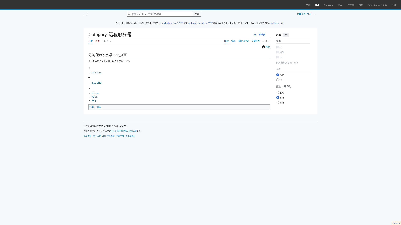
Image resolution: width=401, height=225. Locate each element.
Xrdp (94, 100)
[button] (85, 14)
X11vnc (95, 93)
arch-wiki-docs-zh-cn (168, 23)
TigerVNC (96, 83)
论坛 (340, 5)
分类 (91, 107)
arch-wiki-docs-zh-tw (197, 23)
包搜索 (350, 5)
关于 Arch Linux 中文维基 (103, 136)
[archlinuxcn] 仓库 (377, 5)
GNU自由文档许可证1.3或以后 (123, 131)
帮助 (268, 47)
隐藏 (286, 35)
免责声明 (120, 136)
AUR (361, 5)
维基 (317, 5)
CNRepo (180, 22)
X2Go (94, 96)
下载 (394, 5)
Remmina (96, 72)
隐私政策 (87, 136)
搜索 (197, 14)
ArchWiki (328, 5)
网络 (98, 107)
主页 (308, 5)
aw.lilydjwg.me (277, 23)
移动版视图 (130, 136)
